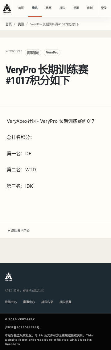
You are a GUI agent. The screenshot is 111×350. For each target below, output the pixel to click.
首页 (21, 8)
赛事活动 (33, 53)
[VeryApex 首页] (7, 8)
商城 (89, 8)
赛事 (48, 8)
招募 (76, 8)
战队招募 (66, 302)
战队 (62, 8)
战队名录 (47, 302)
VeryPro (52, 52)
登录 (104, 8)
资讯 (35, 8)
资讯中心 (11, 302)
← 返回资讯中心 (18, 230)
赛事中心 (29, 302)
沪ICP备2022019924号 (22, 327)
